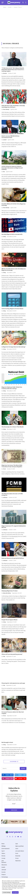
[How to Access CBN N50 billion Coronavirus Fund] (14, 127)
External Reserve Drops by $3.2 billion (13, 558)
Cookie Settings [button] (6, 892)
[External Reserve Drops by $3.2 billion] (14, 549)
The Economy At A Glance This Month (13, 427)
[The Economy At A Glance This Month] (14, 418)
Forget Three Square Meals (9, 619)
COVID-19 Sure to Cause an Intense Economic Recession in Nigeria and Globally (12, 168)
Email (14, 803)
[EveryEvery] (14, 2)
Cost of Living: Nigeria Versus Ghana (12, 308)
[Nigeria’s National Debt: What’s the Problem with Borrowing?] (14, 378)
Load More (13, 761)
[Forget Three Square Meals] (14, 611)
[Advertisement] (14, 25)
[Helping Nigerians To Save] (14, 582)
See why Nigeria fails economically (12, 234)
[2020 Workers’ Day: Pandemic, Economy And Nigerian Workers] (14, 96)
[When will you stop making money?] (14, 645)
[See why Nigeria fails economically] (14, 225)
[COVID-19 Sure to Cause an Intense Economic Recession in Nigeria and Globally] (14, 157)
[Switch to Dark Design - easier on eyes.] (25, 2)
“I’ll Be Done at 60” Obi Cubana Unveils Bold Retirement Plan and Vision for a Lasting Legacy (13, 69)
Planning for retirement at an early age (13, 683)
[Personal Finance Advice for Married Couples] (14, 703)
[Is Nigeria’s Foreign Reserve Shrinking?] (14, 338)
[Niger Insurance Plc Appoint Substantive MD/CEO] (14, 517)
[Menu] (3, 2)
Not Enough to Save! (7, 742)
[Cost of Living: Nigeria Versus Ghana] (14, 300)
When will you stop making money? (12, 654)
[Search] (23, 2)
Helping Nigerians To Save (10, 591)
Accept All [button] (15, 892)
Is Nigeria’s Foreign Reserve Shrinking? (13, 347)
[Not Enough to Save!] (14, 733)
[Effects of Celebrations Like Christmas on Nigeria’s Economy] (14, 260)
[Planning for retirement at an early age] (14, 674)
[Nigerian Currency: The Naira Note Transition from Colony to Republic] (14, 456)
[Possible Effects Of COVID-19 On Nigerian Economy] (14, 195)
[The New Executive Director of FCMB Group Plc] (14, 485)
